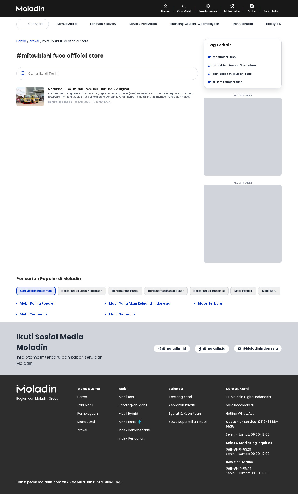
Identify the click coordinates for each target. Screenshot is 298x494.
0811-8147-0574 (238, 468)
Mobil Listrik (128, 422)
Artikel (34, 41)
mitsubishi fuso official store (234, 65)
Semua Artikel (67, 24)
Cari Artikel (35, 24)
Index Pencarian (132, 438)
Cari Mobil (85, 405)
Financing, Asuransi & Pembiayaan (194, 24)
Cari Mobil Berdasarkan (36, 290)
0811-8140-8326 (238, 449)
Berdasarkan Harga (125, 290)
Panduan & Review (103, 24)
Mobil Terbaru (210, 303)
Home (21, 41)
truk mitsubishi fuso (227, 82)
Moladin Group (47, 398)
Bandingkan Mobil (133, 405)
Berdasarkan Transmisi (209, 290)
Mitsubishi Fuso (224, 57)
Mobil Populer (243, 290)
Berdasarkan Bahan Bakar (166, 290)
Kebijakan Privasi (182, 405)
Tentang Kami (180, 397)
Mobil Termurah (33, 314)
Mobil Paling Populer (37, 303)
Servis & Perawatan (143, 24)
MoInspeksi (86, 421)
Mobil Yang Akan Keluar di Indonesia (139, 303)
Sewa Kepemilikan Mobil (188, 421)
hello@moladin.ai (240, 405)
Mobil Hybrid (128, 413)
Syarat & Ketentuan (185, 413)
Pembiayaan (87, 413)
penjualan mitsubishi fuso (232, 74)
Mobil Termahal (122, 314)
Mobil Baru (269, 290)
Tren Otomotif (242, 24)
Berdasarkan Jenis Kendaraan (81, 290)
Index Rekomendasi (134, 430)
